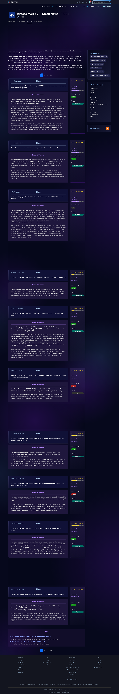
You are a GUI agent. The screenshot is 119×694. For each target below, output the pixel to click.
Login (79, 2)
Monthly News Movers (72, 667)
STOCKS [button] (73, 6)
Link (91, 109)
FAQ (20, 667)
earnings (77, 214)
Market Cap (94, 88)
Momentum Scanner (72, 669)
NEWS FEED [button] (46, 6)
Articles (72, 660)
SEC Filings (39, 21)
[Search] (109, 2)
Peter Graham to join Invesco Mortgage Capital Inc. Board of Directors (37, 148)
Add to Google (98, 667)
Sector (92, 102)
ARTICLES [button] (95, 6)
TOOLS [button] (84, 6)
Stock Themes (72, 672)
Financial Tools (72, 677)
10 (51, 75)
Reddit (98, 665)
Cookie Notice (46, 662)
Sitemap (20, 672)
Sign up (84, 2)
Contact (20, 662)
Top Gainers (72, 662)
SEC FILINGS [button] (60, 6)
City (91, 117)
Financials (22, 21)
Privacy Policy (46, 665)
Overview (12, 21)
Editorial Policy (20, 665)
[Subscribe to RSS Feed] (107, 128)
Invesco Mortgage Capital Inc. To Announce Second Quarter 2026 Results (38, 277)
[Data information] (102, 85)
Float (92, 93)
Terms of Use (46, 660)
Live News (72, 674)
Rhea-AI (20, 669)
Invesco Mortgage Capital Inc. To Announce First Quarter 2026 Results (37, 594)
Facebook (98, 662)
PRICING (107, 6)
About (20, 660)
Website (93, 107)
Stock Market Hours (72, 679)
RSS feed (98, 660)
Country (93, 112)
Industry (93, 97)
